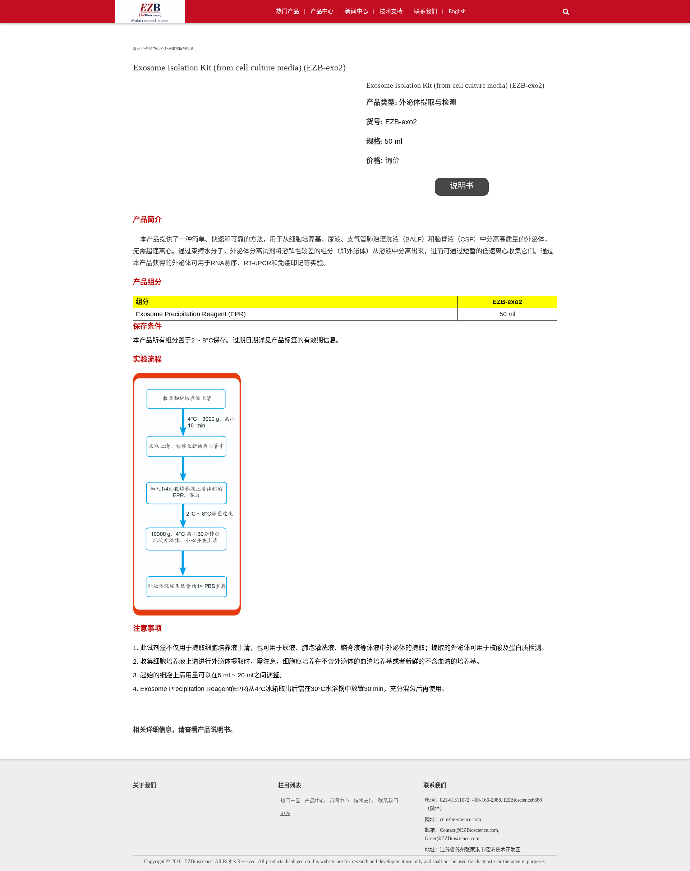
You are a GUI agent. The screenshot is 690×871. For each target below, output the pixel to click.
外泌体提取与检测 (179, 49)
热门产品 (287, 11)
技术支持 (391, 11)
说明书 (462, 185)
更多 (285, 813)
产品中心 (322, 11)
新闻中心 (356, 11)
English (457, 11)
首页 (136, 49)
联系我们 (425, 11)
